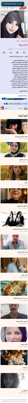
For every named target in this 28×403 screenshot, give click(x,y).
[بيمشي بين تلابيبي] (14, 195)
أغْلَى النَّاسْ (24, 275)
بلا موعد (25, 367)
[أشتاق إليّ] (14, 380)
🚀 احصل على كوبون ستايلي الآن (13, 3)
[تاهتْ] (14, 172)
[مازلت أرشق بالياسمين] (14, 126)
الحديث (18, 41)
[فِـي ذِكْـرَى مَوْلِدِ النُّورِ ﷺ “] (14, 288)
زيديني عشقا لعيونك (21, 321)
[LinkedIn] (4, 53)
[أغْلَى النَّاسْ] (14, 265)
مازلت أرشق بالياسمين (21, 136)
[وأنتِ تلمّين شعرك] (14, 242)
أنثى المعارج (24, 344)
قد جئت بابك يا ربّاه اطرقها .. (19, 229)
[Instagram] (5, 8)
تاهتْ (25, 183)
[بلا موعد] (14, 357)
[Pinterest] (10, 53)
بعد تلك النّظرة (23, 160)
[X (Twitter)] (7, 8)
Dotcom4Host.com (6, 401)
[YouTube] (2, 8)
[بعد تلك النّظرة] (14, 149)
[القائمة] (12, 8)
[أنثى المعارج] (14, 334)
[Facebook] (10, 8)
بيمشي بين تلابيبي (22, 206)
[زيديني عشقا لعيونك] (14, 311)
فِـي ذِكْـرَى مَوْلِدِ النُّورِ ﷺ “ (20, 298)
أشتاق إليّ (24, 390)
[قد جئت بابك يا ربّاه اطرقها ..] (14, 219)
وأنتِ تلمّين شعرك (22, 252)
